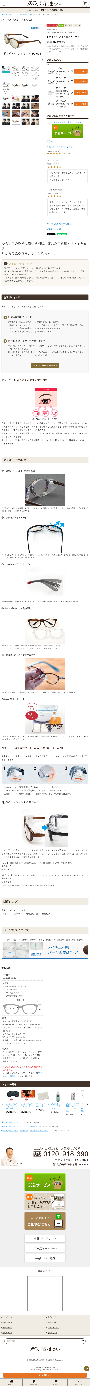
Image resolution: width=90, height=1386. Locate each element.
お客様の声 (52, 1322)
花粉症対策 (33, 1126)
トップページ (7, 1317)
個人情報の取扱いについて (54, 1360)
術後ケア (32, 14)
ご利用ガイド (52, 1333)
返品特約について (54, 141)
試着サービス (13, 1122)
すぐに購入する (45, 1375)
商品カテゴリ (13, 14)
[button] (3, 1104)
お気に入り (56, 1384)
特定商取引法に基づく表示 (35, 1360)
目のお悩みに (24, 14)
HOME (5, 14)
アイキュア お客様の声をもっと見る (45, 365)
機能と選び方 (7, 1328)
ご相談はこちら (53, 1328)
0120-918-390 (54, 10)
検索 (83, 1341)
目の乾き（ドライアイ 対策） (39, 1131)
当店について (7, 1333)
